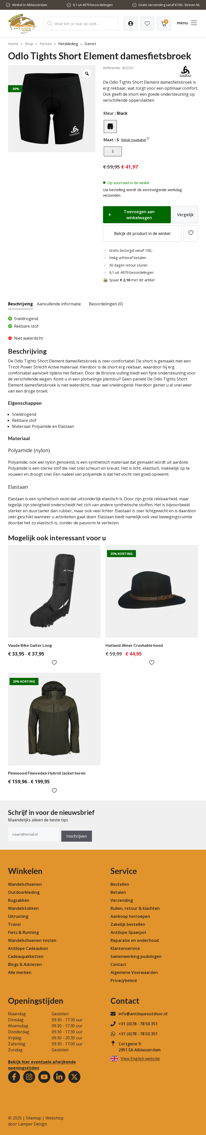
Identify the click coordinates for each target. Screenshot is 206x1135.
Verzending (122, 900)
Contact (118, 964)
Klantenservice (125, 948)
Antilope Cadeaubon (28, 948)
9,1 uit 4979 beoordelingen (93, 5)
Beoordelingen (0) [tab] (106, 304)
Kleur (109, 113)
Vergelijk (185, 214)
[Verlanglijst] (130, 23)
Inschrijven (76, 836)
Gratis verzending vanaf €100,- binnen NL (169, 5)
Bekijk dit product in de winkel (142, 233)
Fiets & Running (23, 932)
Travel (14, 924)
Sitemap (33, 1118)
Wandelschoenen (25, 884)
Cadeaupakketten (25, 956)
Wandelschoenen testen (32, 940)
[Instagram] (29, 1077)
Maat (109, 140)
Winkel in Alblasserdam (29, 5)
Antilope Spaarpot (128, 932)
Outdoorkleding (23, 892)
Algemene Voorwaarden (134, 972)
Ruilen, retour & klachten (135, 908)
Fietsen (46, 43)
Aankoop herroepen (130, 916)
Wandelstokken (23, 908)
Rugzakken (18, 900)
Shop (29, 43)
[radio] (110, 126)
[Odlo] (185, 76)
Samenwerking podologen (136, 956)
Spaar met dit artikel (131, 280)
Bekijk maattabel (133, 140)
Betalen (118, 892)
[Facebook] (14, 1077)
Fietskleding (68, 43)
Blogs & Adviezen (25, 964)
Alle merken (19, 972)
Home (13, 43)
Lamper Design (32, 1124)
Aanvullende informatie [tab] (59, 304)
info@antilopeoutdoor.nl (143, 1014)
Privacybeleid (124, 980)
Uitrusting (18, 916)
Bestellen (120, 884)
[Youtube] (44, 1077)
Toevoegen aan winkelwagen (139, 214)
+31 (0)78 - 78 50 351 (138, 1024)
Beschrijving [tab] (20, 304)
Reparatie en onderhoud (135, 940)
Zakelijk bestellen (128, 924)
